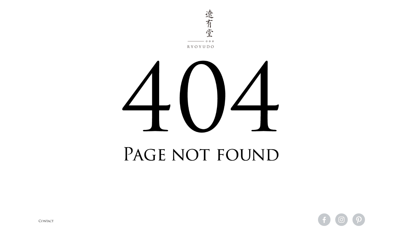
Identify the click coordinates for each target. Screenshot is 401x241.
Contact (46, 221)
